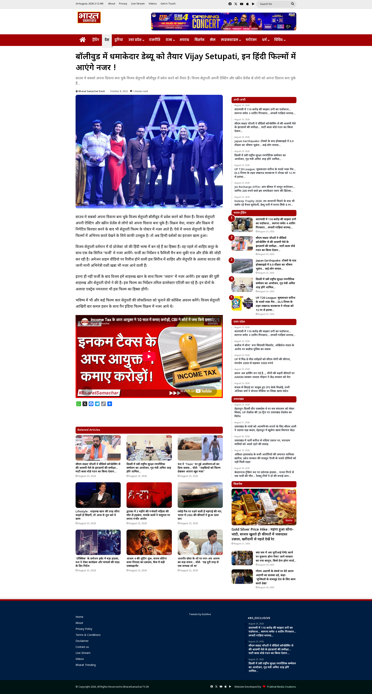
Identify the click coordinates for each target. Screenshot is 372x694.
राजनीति (154, 40)
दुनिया (119, 40)
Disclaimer (82, 641)
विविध (278, 40)
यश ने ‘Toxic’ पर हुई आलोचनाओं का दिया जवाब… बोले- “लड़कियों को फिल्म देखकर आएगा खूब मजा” (199, 468)
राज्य (169, 40)
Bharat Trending (86, 665)
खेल (212, 40)
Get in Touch (168, 3)
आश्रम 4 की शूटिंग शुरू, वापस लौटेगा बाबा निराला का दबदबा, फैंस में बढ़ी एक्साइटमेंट (147, 562)
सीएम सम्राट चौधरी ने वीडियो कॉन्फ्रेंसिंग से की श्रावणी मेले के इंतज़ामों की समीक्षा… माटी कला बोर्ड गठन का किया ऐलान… (98, 468)
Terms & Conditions (88, 635)
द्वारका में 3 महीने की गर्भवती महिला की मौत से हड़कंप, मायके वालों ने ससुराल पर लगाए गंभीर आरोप (148, 515)
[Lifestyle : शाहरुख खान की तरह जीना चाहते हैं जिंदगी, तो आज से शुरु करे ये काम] (98, 495)
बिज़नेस (199, 40)
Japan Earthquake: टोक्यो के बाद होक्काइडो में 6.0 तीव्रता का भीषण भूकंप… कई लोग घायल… (276, 265)
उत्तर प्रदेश (134, 40)
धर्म (264, 40)
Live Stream (138, 3)
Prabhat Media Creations (280, 687)
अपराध (184, 40)
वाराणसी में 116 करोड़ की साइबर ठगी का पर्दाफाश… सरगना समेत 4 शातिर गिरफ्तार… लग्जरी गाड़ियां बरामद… (276, 224)
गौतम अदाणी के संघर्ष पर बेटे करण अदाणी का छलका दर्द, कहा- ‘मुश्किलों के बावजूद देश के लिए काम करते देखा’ (275, 577)
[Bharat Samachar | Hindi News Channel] (89, 17)
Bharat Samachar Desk (91, 91)
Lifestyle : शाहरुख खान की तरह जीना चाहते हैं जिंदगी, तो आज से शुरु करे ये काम (98, 515)
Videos (153, 3)
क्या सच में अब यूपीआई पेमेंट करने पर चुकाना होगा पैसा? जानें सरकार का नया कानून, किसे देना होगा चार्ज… (276, 557)
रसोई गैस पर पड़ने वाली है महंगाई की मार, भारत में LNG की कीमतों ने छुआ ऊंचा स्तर (200, 515)
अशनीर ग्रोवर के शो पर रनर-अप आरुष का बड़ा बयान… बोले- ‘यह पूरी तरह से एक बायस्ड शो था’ (199, 562)
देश (107, 40)
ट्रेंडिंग (95, 40)
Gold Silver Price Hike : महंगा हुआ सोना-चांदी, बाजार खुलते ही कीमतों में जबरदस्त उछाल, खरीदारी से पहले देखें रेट (263, 534)
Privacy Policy (84, 629)
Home (79, 617)
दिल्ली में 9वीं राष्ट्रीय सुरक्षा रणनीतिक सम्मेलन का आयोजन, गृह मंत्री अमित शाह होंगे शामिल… (149, 468)
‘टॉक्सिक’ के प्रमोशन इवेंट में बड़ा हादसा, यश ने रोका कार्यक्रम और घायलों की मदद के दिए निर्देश (98, 562)
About (111, 3)
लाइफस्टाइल (229, 40)
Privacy (123, 3)
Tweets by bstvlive (200, 614)
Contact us (82, 647)
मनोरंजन (251, 40)
